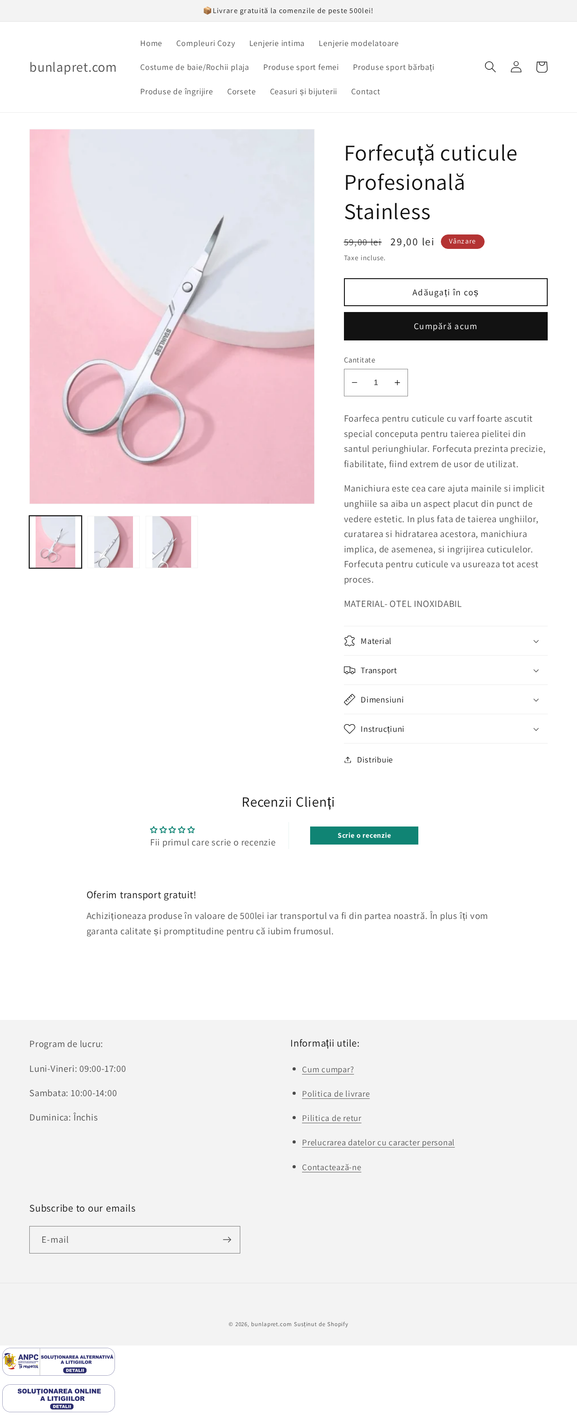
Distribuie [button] (375, 759)
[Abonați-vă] (227, 1240)
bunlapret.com (271, 1324)
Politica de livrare (336, 1093)
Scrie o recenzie (364, 835)
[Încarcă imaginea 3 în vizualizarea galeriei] (172, 542)
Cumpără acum (446, 326)
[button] (490, 67)
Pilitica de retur (332, 1117)
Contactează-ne (332, 1167)
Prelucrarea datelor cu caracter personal (378, 1142)
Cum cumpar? (328, 1069)
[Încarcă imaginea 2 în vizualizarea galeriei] (113, 542)
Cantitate (360, 360)
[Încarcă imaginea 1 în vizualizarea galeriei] (55, 542)
